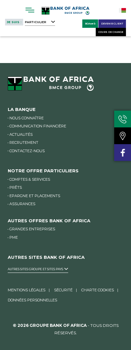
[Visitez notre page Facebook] (122, 152)
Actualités (21, 134)
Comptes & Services (29, 179)
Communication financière (37, 126)
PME (13, 237)
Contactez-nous (27, 151)
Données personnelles (32, 300)
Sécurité (63, 290)
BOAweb (90, 23)
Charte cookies (97, 290)
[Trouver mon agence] (122, 135)
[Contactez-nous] (122, 119)
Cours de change (110, 32)
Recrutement (23, 142)
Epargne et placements (34, 195)
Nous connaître (26, 118)
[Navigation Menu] (30, 10)
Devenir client (112, 23)
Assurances (22, 203)
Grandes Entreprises (32, 229)
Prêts (15, 187)
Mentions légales (26, 290)
